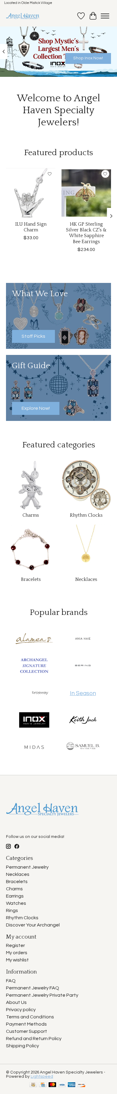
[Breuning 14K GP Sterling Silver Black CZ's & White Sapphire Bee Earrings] (86, 193)
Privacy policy (21, 1009)
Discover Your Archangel (33, 925)
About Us (16, 1002)
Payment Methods (26, 1024)
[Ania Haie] (82, 639)
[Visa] (62, 1085)
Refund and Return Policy (34, 1038)
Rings (12, 910)
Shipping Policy (22, 1045)
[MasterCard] (52, 1085)
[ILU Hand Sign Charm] (31, 193)
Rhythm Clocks (86, 515)
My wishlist (17, 960)
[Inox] (34, 720)
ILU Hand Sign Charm (30, 227)
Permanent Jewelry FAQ (32, 988)
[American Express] (72, 1085)
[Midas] (34, 747)
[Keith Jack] (82, 720)
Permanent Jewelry (27, 867)
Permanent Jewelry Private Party (42, 995)
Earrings (15, 896)
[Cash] (33, 1085)
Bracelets (31, 579)
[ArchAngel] (34, 666)
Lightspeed (42, 1076)
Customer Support (26, 1031)
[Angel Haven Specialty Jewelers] (23, 16)
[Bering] (82, 666)
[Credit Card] (42, 1085)
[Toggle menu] (105, 16)
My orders (16, 952)
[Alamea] (34, 639)
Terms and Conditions (30, 1016)
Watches (16, 903)
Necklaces (86, 579)
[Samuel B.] (82, 747)
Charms (30, 515)
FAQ (11, 980)
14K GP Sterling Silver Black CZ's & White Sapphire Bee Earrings (86, 232)
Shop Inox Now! (88, 58)
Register (15, 945)
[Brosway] (40, 693)
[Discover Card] (81, 1085)
